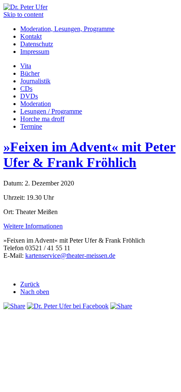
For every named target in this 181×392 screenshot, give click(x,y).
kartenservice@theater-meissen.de (70, 255)
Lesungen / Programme (51, 111)
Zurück (30, 284)
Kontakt (31, 36)
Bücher (30, 73)
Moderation (35, 103)
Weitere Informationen (33, 226)
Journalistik (35, 81)
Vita (25, 65)
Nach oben (34, 291)
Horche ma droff (42, 118)
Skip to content (23, 14)
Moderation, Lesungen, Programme (67, 28)
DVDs (29, 96)
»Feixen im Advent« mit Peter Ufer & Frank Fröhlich (89, 154)
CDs (26, 88)
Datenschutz (36, 44)
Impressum (34, 51)
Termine (31, 126)
